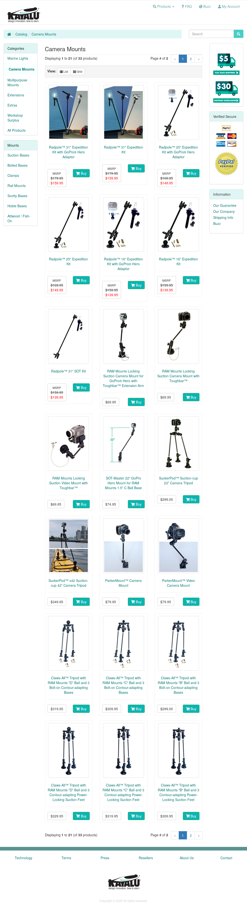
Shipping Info (223, 217)
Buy (83, 173)
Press (105, 857)
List (65, 71)
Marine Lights (17, 58)
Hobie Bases (17, 205)
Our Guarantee (224, 205)
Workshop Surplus (15, 117)
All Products (16, 130)
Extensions (15, 95)
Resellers (146, 857)
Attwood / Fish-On (18, 218)
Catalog (21, 34)
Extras (12, 105)
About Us (187, 857)
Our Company (224, 211)
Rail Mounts (16, 185)
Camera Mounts (44, 34)
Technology (23, 857)
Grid (79, 71)
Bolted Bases (17, 165)
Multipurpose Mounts (17, 82)
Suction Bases (18, 155)
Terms (66, 857)
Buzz (217, 223)
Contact (226, 857)
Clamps (13, 175)
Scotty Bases (17, 195)
